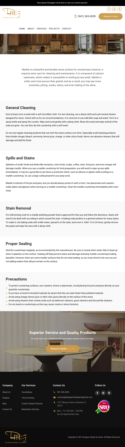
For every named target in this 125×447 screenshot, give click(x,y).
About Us (6, 392)
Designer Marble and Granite (11, 13)
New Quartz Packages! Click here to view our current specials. (62, 3)
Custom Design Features (32, 403)
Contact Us (7, 409)
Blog (4, 403)
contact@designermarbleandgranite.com (74, 397)
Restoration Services (30, 409)
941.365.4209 (63, 392)
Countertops (27, 392)
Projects (5, 398)
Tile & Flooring (28, 398)
